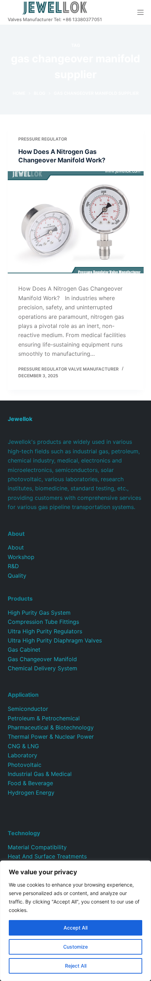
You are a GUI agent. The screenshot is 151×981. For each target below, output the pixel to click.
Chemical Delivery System (42, 668)
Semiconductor (28, 708)
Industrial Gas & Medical (40, 773)
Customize (75, 947)
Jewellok (20, 418)
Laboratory (22, 755)
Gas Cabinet (24, 649)
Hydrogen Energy (31, 792)
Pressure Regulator (42, 139)
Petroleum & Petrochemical (44, 718)
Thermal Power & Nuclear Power (51, 736)
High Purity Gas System (39, 612)
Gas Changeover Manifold (42, 659)
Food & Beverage (30, 783)
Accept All (75, 928)
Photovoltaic (24, 764)
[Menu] (140, 12)
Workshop (21, 556)
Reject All (75, 966)
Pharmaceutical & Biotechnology (51, 727)
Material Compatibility (37, 847)
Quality (17, 575)
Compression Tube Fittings (43, 621)
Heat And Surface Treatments (47, 856)
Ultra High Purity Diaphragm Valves (55, 640)
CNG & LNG (23, 746)
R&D (13, 566)
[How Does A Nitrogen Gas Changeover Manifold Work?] (76, 222)
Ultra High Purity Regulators (45, 631)
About (16, 547)
